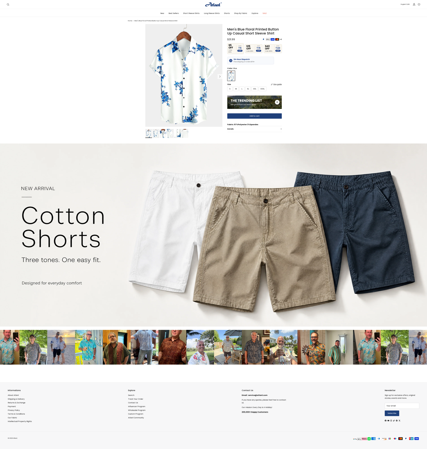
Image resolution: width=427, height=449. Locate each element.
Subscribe (235, 235)
